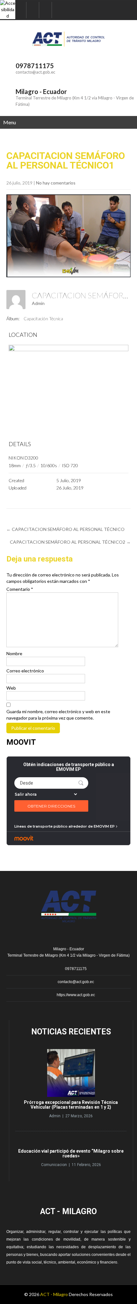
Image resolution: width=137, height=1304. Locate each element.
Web (11, 688)
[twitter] (32, 10)
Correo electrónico (25, 670)
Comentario (19, 589)
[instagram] (45, 10)
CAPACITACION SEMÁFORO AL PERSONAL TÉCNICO (65, 529)
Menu (9, 122)
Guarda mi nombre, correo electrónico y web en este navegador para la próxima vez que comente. (58, 715)
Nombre (14, 653)
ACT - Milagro (54, 1294)
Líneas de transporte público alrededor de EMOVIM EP (64, 826)
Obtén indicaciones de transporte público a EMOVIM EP (68, 767)
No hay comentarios (56, 182)
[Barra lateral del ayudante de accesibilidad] (7, 7)
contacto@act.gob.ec (35, 72)
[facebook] (20, 10)
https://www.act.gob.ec (76, 995)
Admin (38, 303)
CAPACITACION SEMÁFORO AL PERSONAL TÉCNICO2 (70, 542)
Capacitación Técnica (43, 318)
